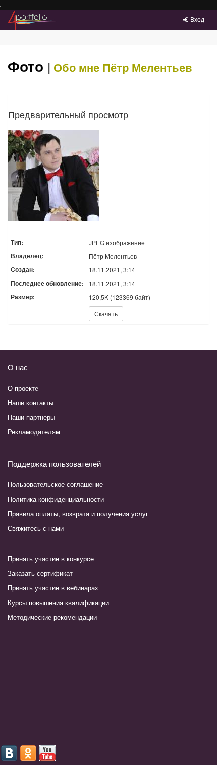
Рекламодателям (34, 431)
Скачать (106, 313)
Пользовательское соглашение (55, 484)
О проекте (23, 388)
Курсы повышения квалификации (58, 602)
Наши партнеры (31, 417)
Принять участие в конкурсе (51, 558)
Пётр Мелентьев (147, 67)
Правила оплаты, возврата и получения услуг (78, 513)
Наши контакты (30, 402)
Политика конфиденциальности (56, 499)
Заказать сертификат (40, 573)
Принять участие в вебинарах (53, 587)
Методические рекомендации (52, 617)
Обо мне (76, 67)
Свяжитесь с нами (36, 528)
